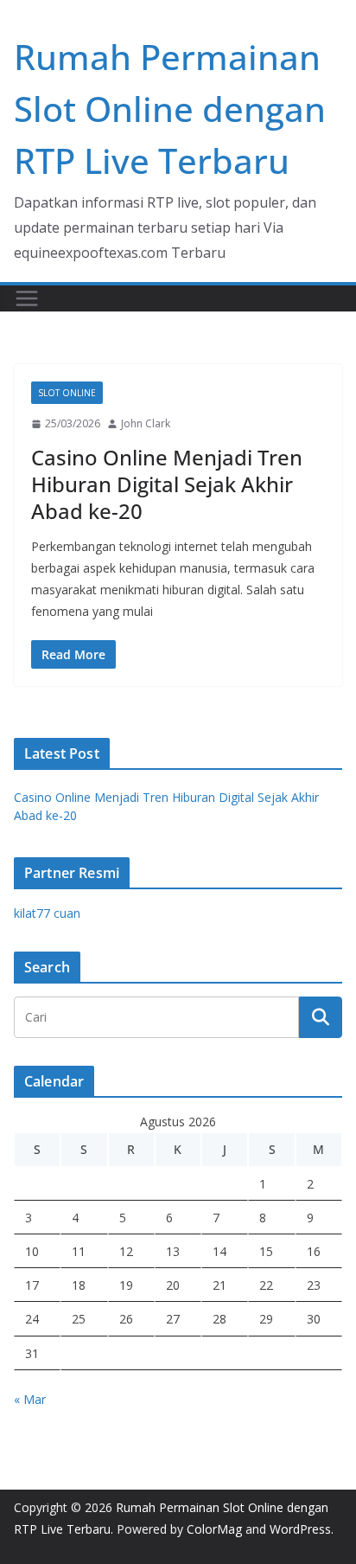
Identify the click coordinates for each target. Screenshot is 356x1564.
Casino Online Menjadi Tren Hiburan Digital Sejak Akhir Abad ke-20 (166, 484)
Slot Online (67, 393)
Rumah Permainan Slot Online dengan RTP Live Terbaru (170, 108)
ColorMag (214, 1529)
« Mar (30, 1399)
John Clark (145, 423)
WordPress (300, 1529)
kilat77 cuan (47, 913)
